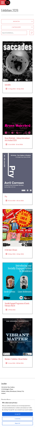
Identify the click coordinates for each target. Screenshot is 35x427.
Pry (6, 196)
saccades (8, 84)
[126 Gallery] (7, 2)
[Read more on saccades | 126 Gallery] (17, 61)
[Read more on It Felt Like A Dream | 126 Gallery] (17, 228)
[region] (17, 413)
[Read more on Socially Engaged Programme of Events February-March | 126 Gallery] (17, 281)
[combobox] (17, 21)
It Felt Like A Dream (11, 249)
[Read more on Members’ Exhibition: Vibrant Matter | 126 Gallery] (17, 337)
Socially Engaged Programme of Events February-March (17, 304)
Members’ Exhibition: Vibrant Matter (16, 359)
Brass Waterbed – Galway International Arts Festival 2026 (17, 139)
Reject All (17, 423)
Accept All (17, 414)
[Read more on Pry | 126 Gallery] (17, 173)
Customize (17, 418)
